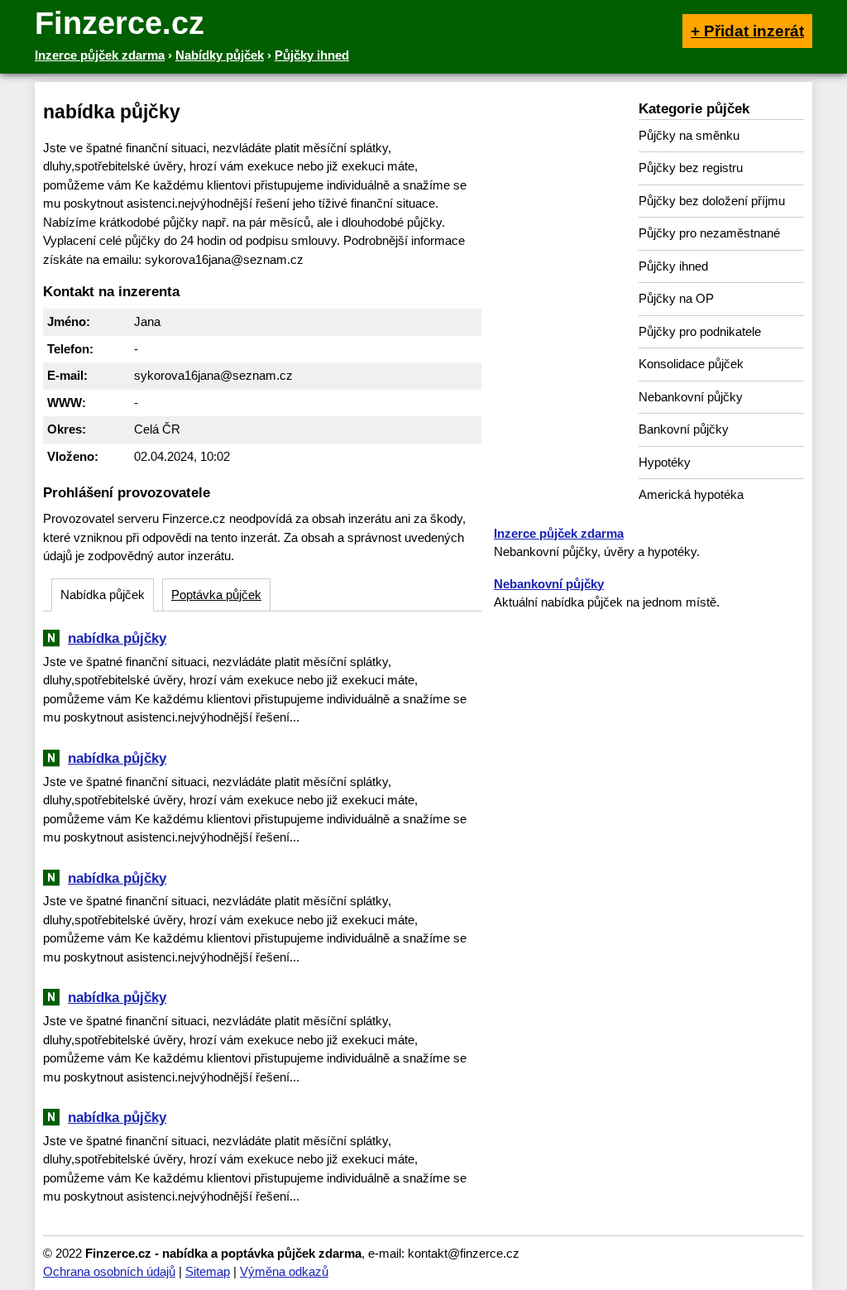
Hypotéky (665, 462)
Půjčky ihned (673, 266)
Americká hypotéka (691, 494)
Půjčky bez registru (691, 168)
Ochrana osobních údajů (109, 1271)
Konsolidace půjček (691, 364)
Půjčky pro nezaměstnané (709, 233)
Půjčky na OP (676, 298)
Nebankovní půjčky (691, 397)
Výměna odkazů (284, 1271)
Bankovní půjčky (684, 429)
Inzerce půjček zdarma (559, 533)
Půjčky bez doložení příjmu (712, 201)
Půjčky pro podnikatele (700, 331)
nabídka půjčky (117, 638)
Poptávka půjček (216, 594)
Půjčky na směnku (689, 135)
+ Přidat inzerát (747, 31)
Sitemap (207, 1271)
